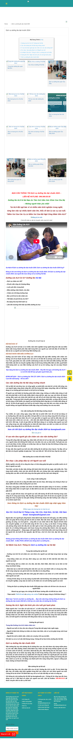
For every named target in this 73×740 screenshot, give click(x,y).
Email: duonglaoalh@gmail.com (44, 702)
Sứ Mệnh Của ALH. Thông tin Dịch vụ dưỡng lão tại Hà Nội (36, 52)
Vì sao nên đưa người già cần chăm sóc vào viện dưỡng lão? (36, 48)
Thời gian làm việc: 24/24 (45, 699)
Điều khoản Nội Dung (44, 707)
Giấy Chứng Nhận (27, 701)
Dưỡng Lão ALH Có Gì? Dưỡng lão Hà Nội (31, 43)
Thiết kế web (20, 594)
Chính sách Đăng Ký (44, 705)
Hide (41, 39)
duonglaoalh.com (58, 429)
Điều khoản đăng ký (44, 709)
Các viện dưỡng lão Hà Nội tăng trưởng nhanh (32, 45)
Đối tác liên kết (26, 708)
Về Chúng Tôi (26, 699)
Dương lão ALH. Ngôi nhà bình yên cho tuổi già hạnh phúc (35, 55)
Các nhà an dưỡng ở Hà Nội (36, 65)
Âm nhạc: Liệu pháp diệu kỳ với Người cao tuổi (32, 50)
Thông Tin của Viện (27, 703)
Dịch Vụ (25, 705)
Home (6, 24)
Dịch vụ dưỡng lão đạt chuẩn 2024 (29, 57)
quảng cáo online (32, 594)
